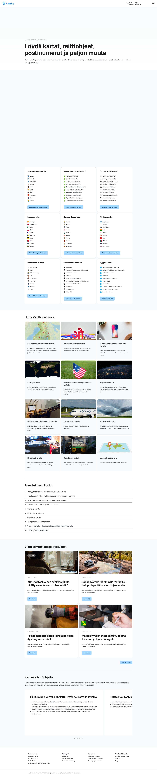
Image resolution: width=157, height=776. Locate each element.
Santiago (32, 284)
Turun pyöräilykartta (108, 198)
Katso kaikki (126, 662)
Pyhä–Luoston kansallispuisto (74, 189)
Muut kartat (118, 758)
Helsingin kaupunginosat (38, 530)
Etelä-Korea (106, 227)
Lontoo (68, 230)
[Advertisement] (78, 22)
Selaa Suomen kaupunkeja (38, 207)
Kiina (104, 238)
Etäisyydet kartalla (93, 756)
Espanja (32, 222)
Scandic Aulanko (107, 292)
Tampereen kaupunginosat (38, 522)
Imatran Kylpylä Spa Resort (110, 289)
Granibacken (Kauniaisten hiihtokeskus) (77, 281)
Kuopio (32, 184)
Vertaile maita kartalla (122, 756)
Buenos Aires (33, 267)
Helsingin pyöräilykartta (109, 179)
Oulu (31, 189)
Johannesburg (34, 273)
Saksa (31, 238)
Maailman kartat (33, 758)
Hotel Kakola (106, 281)
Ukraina (32, 243)
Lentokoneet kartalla (71, 421)
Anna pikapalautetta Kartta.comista (70, 773)
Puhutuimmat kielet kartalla (74, 344)
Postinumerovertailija (69, 761)
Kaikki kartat (32, 761)
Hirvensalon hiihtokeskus (73, 284)
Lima (31, 275)
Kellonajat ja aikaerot (35, 513)
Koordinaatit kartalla (121, 754)
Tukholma (69, 243)
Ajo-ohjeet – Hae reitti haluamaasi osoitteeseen (47, 500)
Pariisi (68, 235)
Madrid (68, 232)
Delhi (31, 270)
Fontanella (105, 275)
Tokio (31, 289)
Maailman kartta (34, 517)
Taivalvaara (69, 286)
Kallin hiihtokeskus (71, 273)
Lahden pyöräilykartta (109, 187)
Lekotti (68, 275)
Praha (68, 238)
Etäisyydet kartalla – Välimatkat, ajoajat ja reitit (46, 492)
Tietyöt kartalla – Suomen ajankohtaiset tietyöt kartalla (50, 526)
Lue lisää (32, 599)
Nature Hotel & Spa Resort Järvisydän (113, 270)
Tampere (32, 195)
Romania (32, 235)
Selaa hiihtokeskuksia (73, 298)
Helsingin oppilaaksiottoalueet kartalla (42, 421)
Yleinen (31, 555)
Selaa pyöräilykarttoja (109, 207)
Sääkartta (65, 756)
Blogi (116, 761)
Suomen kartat (33, 754)
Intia (104, 230)
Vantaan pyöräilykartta (109, 200)
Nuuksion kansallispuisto (73, 181)
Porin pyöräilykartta (108, 192)
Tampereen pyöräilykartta (110, 195)
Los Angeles (33, 278)
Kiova (68, 227)
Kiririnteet (69, 267)
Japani (104, 232)
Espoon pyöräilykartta (109, 176)
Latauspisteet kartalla (108, 458)
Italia (31, 227)
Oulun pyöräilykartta (108, 189)
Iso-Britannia (33, 224)
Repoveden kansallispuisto (74, 192)
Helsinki (32, 179)
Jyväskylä (33, 181)
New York (32, 281)
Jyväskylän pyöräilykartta (110, 181)
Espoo (32, 176)
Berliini (68, 222)
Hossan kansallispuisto (72, 176)
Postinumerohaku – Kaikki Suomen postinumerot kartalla (51, 496)
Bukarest (68, 224)
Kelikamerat (91, 754)
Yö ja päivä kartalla (107, 383)
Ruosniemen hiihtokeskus (73, 278)
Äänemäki (69, 292)
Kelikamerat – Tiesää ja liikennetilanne (42, 505)
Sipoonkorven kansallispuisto (74, 198)
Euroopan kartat (33, 756)
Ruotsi (32, 246)
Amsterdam (69, 246)
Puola (31, 230)
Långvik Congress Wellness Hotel (112, 286)
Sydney (32, 286)
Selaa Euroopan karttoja (37, 253)
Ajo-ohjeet (65, 754)
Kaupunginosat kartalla (95, 758)
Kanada (105, 235)
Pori (31, 192)
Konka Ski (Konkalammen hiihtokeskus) (77, 270)
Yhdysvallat (106, 246)
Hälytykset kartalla (34, 458)
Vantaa (32, 200)
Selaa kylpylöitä (107, 298)
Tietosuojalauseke (41, 773)
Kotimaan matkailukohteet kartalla (40, 344)
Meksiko (105, 241)
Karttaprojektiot (33, 383)
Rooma (68, 241)
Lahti (31, 187)
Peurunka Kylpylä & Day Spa (111, 267)
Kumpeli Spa (106, 284)
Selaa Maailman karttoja (110, 253)
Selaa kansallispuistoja (73, 207)
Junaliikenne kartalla (71, 458)
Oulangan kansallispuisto (73, 184)
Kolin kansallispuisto (72, 179)
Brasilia (105, 224)
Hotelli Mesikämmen (108, 273)
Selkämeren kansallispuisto (73, 195)
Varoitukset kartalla (107, 421)
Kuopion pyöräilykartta (109, 184)
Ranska (32, 232)
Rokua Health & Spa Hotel (110, 278)
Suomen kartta (33, 509)
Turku (31, 198)
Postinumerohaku (67, 758)
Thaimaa (105, 243)
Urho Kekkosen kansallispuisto (74, 200)
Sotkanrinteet (70, 289)
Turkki (31, 241)
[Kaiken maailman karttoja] (8, 3)
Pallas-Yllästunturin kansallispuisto (76, 187)
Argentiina (105, 222)
